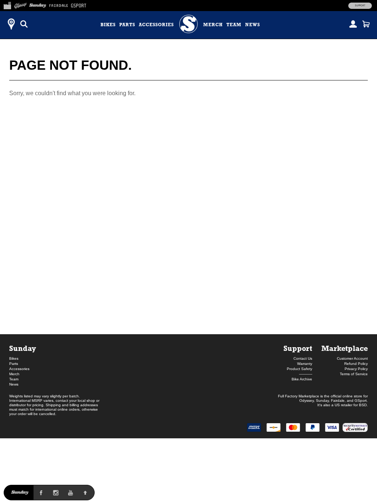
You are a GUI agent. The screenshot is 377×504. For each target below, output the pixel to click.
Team (234, 24)
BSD (363, 405)
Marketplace (344, 348)
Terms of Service (354, 374)
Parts (127, 24)
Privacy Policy (356, 369)
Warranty (304, 364)
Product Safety (299, 369)
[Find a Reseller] (11, 24)
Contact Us (302, 358)
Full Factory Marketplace (298, 396)
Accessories (156, 24)
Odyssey (306, 400)
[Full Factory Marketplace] (7, 4)
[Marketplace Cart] (366, 24)
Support (360, 5)
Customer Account (352, 358)
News (252, 24)
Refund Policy (356, 364)
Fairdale (338, 400)
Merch (213, 24)
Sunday (22, 348)
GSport (361, 400)
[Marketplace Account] (353, 24)
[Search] (24, 24)
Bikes (108, 24)
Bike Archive (302, 379)
